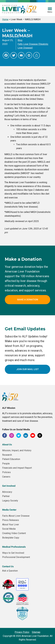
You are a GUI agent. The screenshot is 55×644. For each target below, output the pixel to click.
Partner (6, 496)
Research (7, 454)
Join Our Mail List (27, 369)
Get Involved (8, 485)
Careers (6, 476)
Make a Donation (27, 299)
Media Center (9, 509)
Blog (20, 40)
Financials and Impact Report (17, 467)
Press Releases (10, 520)
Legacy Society (10, 500)
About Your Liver (10, 524)
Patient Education (11, 459)
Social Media (9, 528)
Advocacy (7, 491)
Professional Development (16, 557)
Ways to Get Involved (13, 552)
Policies (6, 472)
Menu (50, 12)
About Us (7, 444)
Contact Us (8, 566)
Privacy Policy (22, 632)
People (6, 463)
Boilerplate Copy (10, 537)
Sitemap (36, 632)
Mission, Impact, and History (16, 450)
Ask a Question (10, 570)
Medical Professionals (14, 546)
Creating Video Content (14, 533)
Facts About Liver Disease (15, 515)
